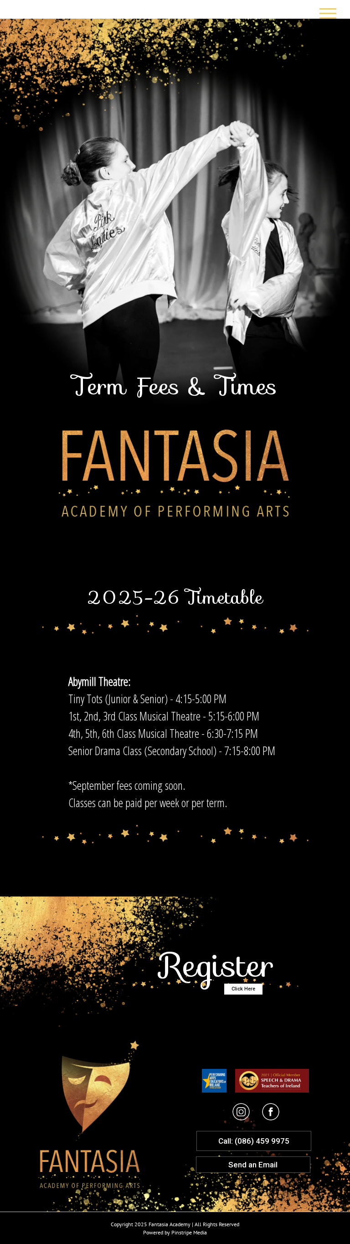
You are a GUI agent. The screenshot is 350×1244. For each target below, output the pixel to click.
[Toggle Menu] (328, 13)
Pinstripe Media (189, 1232)
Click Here (243, 989)
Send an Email (253, 1164)
